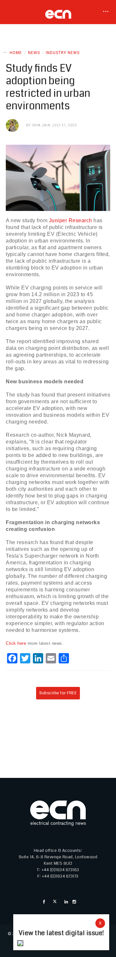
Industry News (63, 52)
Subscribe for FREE (58, 693)
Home (16, 52)
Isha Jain (41, 125)
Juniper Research (70, 220)
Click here (16, 643)
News (34, 52)
